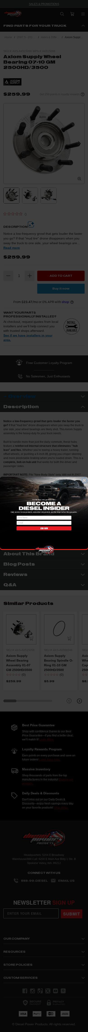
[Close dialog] (84, 480)
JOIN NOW (44, 528)
